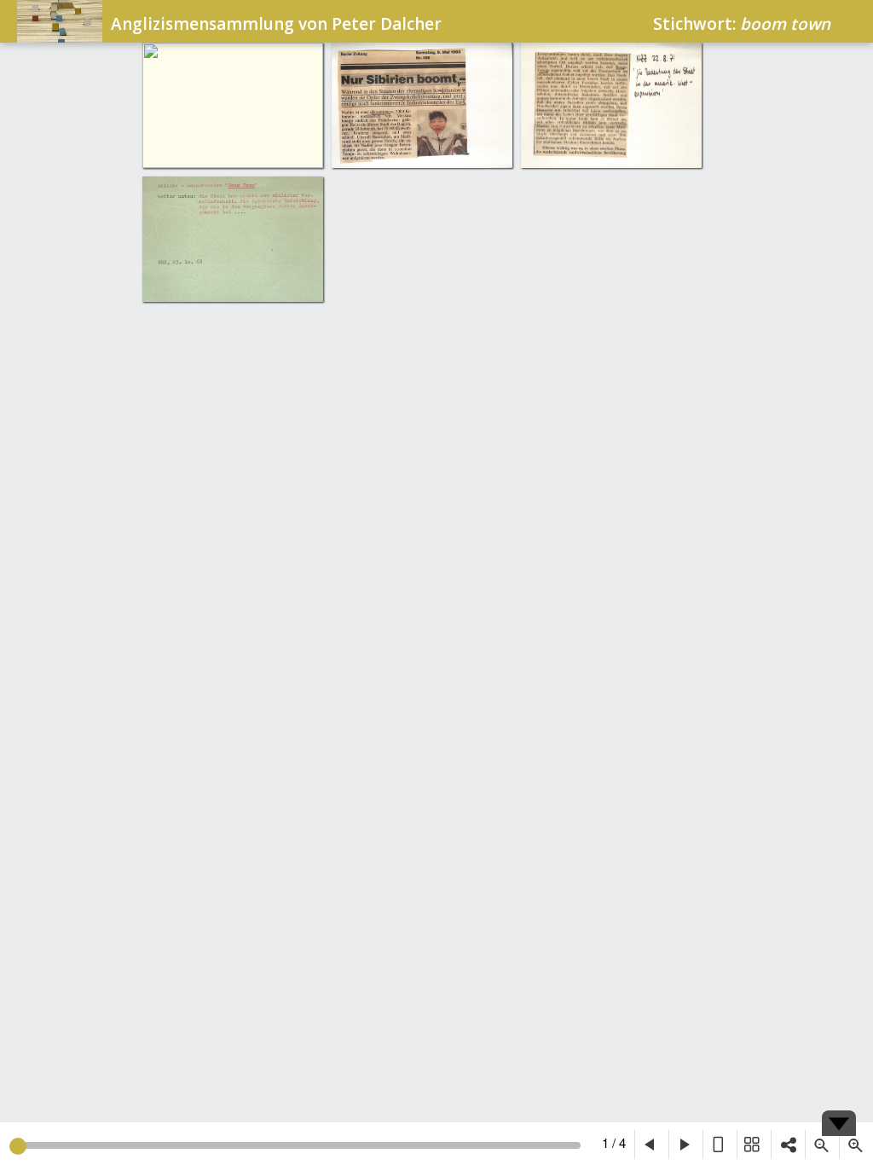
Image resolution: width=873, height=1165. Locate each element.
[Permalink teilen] (788, 1144)
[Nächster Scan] (685, 1144)
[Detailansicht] (719, 1144)
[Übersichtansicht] (754, 1144)
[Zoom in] (856, 1144)
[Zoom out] (822, 1144)
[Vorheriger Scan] (651, 1144)
